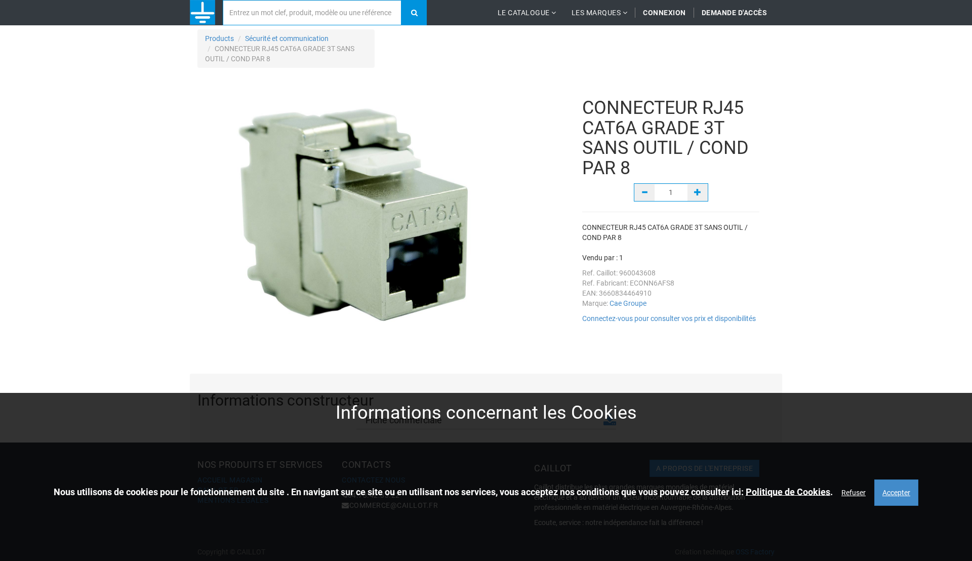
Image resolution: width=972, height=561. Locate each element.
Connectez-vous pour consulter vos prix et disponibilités (669, 318)
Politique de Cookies (788, 491)
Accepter (896, 492)
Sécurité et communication (287, 38)
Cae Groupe (628, 303)
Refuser (853, 492)
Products (219, 38)
